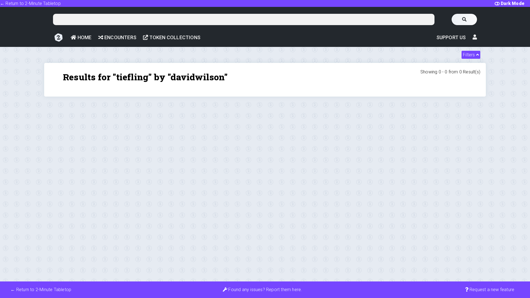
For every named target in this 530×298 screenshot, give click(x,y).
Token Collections (174, 37)
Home (83, 37)
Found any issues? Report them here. (264, 289)
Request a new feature (491, 289)
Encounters (119, 37)
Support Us (451, 37)
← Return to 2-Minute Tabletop (30, 3)
